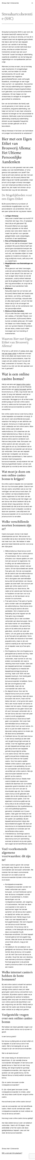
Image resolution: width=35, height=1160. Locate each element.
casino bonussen (20, 389)
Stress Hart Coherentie (10, 3)
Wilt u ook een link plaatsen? (12, 1153)
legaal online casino (23, 384)
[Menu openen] (32, 3)
